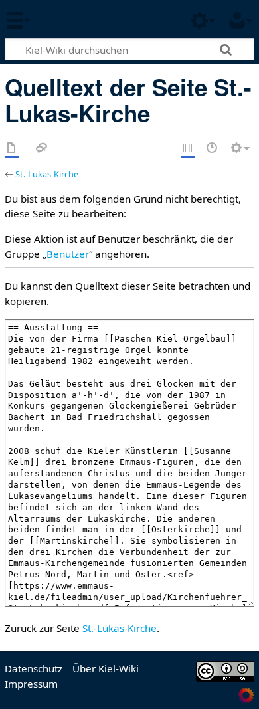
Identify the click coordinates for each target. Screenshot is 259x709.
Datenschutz (33, 668)
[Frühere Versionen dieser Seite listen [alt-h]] (212, 148)
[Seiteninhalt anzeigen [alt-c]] (12, 148)
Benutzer (67, 253)
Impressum (31, 683)
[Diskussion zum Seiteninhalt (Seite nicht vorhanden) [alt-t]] (42, 148)
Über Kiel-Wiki (105, 668)
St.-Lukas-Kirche (46, 174)
